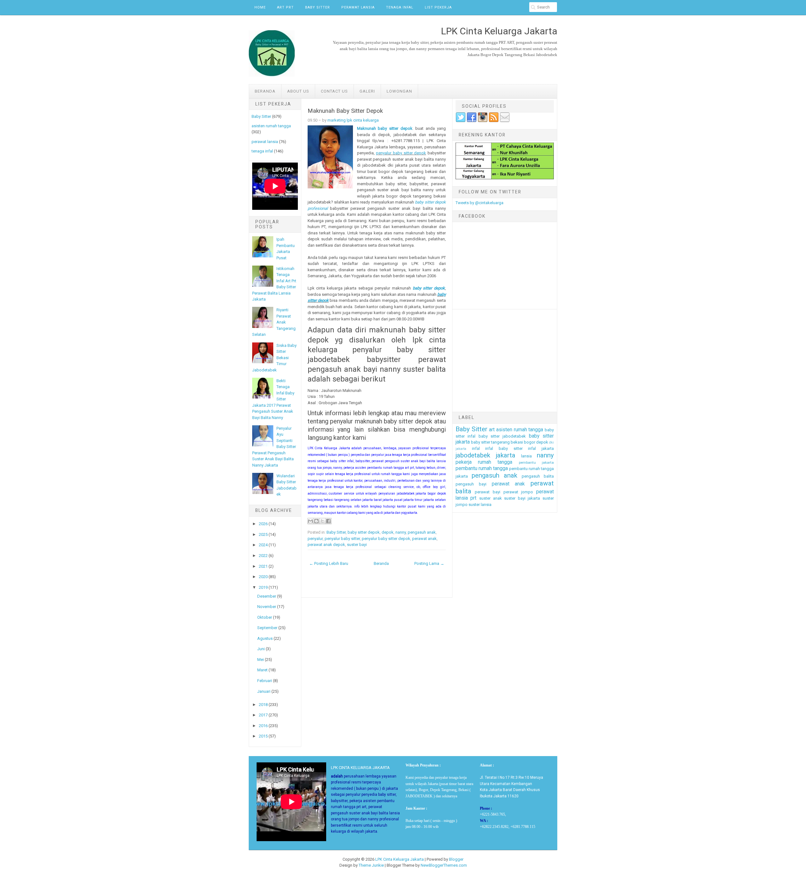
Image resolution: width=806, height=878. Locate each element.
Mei (260, 659)
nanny (400, 532)
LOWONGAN (399, 91)
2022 (263, 555)
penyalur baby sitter (342, 538)
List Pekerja (438, 7)
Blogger (456, 859)
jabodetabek (473, 455)
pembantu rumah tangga (482, 468)
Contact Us (334, 91)
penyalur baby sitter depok (401, 153)
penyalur (315, 538)
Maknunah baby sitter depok (384, 128)
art (492, 430)
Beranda (265, 91)
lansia (526, 456)
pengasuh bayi (471, 484)
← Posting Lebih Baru (328, 563)
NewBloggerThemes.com (444, 865)
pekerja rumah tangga (484, 462)
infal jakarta (541, 448)
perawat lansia (265, 141)
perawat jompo (518, 492)
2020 (263, 576)
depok (388, 532)
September (267, 627)
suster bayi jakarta (522, 498)
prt (473, 498)
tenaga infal (262, 151)
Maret (262, 670)
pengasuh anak (422, 532)
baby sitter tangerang (490, 442)
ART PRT (285, 7)
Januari (263, 691)
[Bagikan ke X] (322, 521)
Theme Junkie (371, 865)
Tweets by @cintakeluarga (479, 202)
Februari (264, 680)
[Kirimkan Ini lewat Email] (310, 521)
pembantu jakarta (536, 462)
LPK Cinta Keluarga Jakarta (399, 859)
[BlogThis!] (316, 521)
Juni (261, 648)
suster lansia (479, 504)
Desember (266, 596)
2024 (263, 544)
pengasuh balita (538, 476)
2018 (263, 704)
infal (476, 448)
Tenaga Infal (399, 7)
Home (260, 7)
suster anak (490, 498)
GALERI (367, 91)
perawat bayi (487, 492)
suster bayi (357, 544)
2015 (263, 736)
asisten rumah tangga (271, 125)
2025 (263, 534)
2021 (263, 566)
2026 (263, 523)
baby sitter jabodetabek (502, 436)
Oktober (264, 617)
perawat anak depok (326, 544)
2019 (263, 587)
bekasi (517, 442)
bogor (529, 442)
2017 (263, 715)
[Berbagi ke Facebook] (328, 521)
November (266, 606)
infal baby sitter (503, 448)
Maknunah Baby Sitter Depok (345, 110)
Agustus (265, 638)
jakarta (505, 455)
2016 (263, 725)
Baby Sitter (317, 7)
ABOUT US (298, 91)
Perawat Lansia (358, 7)
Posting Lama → (429, 563)
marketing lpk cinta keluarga (353, 120)
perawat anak (424, 538)
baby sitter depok (429, 288)
